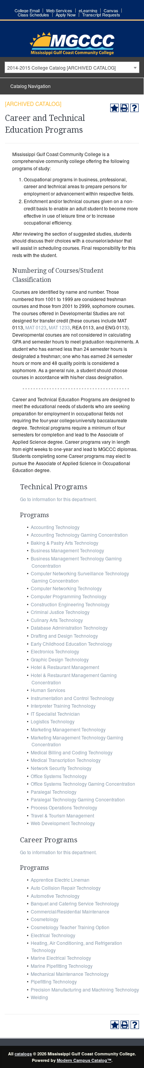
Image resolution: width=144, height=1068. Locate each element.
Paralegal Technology (53, 791)
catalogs (23, 1054)
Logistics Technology (52, 721)
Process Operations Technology (64, 807)
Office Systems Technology (59, 776)
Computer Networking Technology (66, 588)
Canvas (111, 10)
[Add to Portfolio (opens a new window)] (114, 108)
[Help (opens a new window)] (134, 108)
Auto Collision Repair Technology (66, 887)
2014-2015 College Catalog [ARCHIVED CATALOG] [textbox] (61, 67)
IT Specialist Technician (55, 713)
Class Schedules (33, 15)
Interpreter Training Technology (63, 705)
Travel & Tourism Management (62, 815)
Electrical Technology (53, 935)
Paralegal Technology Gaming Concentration (78, 799)
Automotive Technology (55, 895)
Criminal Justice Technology (60, 612)
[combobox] (72, 67)
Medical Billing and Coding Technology (72, 752)
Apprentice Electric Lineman (60, 879)
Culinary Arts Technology (57, 620)
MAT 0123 (35, 327)
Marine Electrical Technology (61, 957)
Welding (39, 997)
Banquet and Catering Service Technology (75, 903)
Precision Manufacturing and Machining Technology (85, 989)
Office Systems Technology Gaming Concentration (83, 783)
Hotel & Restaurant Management (65, 667)
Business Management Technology (67, 550)
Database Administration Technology (69, 627)
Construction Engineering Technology (70, 604)
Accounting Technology (55, 527)
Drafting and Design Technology (64, 635)
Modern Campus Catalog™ (84, 1060)
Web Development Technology (63, 823)
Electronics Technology (55, 651)
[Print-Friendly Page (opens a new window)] (124, 108)
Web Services (59, 10)
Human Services (48, 690)
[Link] (72, 53)
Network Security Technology (61, 768)
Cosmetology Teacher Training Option (70, 927)
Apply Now (66, 15)
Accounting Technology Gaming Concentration (79, 534)
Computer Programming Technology (68, 596)
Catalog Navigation (30, 86)
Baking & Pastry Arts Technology (64, 542)
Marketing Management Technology (68, 729)
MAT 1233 (59, 327)
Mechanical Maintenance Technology (70, 973)
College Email (27, 10)
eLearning (88, 10)
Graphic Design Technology (60, 659)
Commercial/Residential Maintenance (70, 911)
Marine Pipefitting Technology (62, 965)
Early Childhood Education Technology (71, 643)
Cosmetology (44, 919)
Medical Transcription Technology (66, 760)
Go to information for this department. (58, 499)
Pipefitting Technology (54, 981)
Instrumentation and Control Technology (72, 698)
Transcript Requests (101, 15)
